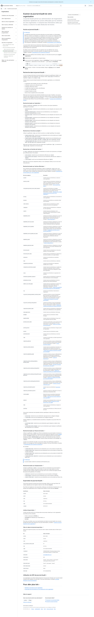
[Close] (91, 1)
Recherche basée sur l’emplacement (32, 465)
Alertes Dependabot (51, 219)
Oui (26, 600)
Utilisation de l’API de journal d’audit (34, 575)
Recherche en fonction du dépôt (31, 130)
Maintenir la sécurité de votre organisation (33, 587)
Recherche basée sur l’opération (31, 103)
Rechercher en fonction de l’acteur (32, 149)
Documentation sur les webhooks (54, 42)
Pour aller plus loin (31, 584)
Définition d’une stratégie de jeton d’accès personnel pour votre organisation (52, 193)
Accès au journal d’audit (30, 29)
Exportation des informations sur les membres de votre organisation (39, 589)
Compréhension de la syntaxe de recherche (41, 52)
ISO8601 (60, 434)
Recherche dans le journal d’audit (33, 72)
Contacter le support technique (51, 601)
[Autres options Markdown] (80, 15)
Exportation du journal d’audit (32, 480)
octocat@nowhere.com (47, 554)
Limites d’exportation (28, 510)
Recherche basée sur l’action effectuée (33, 166)
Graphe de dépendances (48, 242)
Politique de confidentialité (27, 602)
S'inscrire (90, 5)
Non (30, 600)
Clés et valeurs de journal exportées (32, 527)
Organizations (5, 11)
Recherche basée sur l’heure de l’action (33, 430)
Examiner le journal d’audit (12, 8)
